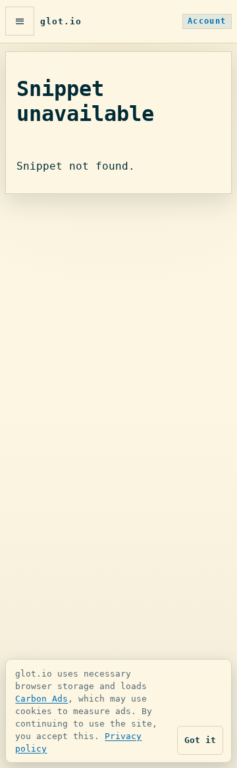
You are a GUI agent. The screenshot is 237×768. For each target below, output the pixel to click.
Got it (200, 740)
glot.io (61, 21)
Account (207, 21)
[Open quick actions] (19, 21)
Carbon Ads (41, 699)
